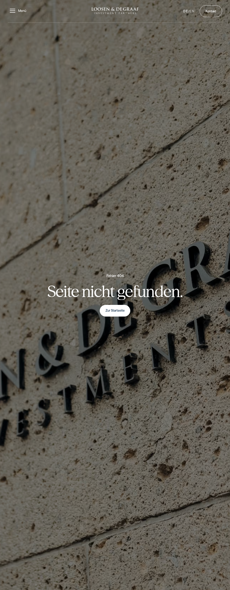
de (185, 11)
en (192, 11)
